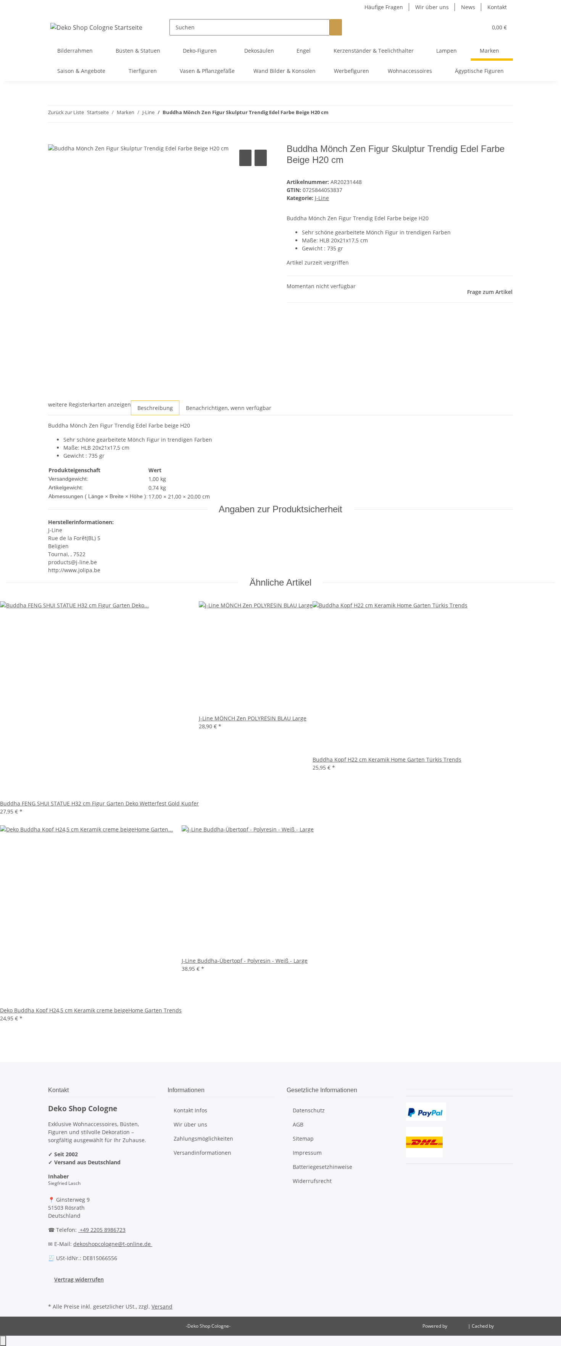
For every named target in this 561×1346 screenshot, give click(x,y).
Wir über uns (432, 7)
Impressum (307, 1152)
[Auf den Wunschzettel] (261, 158)
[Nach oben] (3, 1341)
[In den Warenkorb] (54, 139)
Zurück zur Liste (66, 112)
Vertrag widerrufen (79, 1279)
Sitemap (303, 1138)
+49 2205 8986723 (102, 1229)
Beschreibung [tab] (155, 408)
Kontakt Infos (190, 1110)
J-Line (322, 198)
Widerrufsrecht (312, 1181)
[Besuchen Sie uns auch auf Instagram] (54, 1292)
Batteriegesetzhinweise (322, 1166)
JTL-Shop (458, 1326)
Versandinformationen (202, 1152)
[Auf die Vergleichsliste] (245, 158)
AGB (298, 1124)
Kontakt (497, 7)
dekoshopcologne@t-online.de (112, 1244)
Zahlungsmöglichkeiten (203, 1138)
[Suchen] (336, 27)
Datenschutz (309, 1110)
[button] (466, 27)
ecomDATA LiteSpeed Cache (525, 1326)
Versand (162, 1306)
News (468, 7)
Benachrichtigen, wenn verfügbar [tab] (228, 408)
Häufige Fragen (383, 7)
